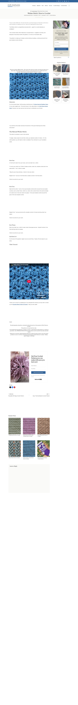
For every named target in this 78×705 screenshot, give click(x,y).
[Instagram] (59, 1)
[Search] (68, 57)
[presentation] (14, 426)
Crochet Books (64, 5)
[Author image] (23, 15)
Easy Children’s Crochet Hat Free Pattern (65, 100)
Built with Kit (38, 379)
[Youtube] (65, 1)
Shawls (46, 5)
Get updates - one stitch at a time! (17, 1)
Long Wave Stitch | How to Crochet (57, 87)
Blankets (38, 5)
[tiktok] (63, 1)
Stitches (34, 5)
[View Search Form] (69, 5)
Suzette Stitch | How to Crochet (20, 304)
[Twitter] (67, 1)
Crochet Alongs (56, 5)
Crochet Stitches (53, 15)
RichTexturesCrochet (29, 15)
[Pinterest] (61, 1)
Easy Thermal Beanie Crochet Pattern (41, 395)
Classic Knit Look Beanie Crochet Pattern (57, 100)
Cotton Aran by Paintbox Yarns (41, 104)
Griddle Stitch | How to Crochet (14, 435)
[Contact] (69, 1)
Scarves (50, 5)
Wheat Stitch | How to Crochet (14, 457)
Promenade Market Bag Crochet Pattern (65, 87)
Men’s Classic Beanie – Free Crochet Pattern (57, 74)
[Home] (30, 11)
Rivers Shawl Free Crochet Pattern (66, 74)
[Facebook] (57, 1)
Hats (43, 5)
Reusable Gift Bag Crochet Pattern (16, 395)
